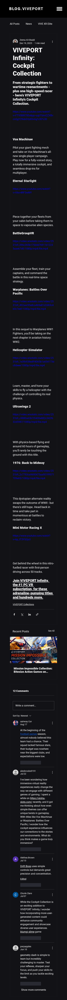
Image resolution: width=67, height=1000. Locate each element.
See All (51, 631)
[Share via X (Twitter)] (21, 614)
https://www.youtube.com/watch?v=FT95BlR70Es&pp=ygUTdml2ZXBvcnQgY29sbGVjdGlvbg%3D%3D (33, 115)
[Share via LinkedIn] (29, 614)
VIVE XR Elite (45, 23)
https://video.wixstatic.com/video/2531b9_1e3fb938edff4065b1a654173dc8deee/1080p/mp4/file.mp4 (33, 361)
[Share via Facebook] (14, 614)
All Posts (14, 23)
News (29, 23)
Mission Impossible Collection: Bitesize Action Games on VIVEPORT (33, 670)
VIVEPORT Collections (23, 604)
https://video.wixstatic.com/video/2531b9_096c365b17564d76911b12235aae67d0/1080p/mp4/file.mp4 (33, 245)
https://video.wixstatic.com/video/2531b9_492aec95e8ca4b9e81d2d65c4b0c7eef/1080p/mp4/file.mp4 (33, 305)
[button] (59, 9)
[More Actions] (52, 723)
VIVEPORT (26, 9)
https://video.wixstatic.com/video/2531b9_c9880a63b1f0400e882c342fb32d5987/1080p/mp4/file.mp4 (33, 418)
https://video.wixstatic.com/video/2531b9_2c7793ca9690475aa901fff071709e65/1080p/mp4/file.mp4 (33, 474)
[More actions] (52, 41)
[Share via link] (37, 614)
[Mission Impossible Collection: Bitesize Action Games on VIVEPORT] (33, 650)
